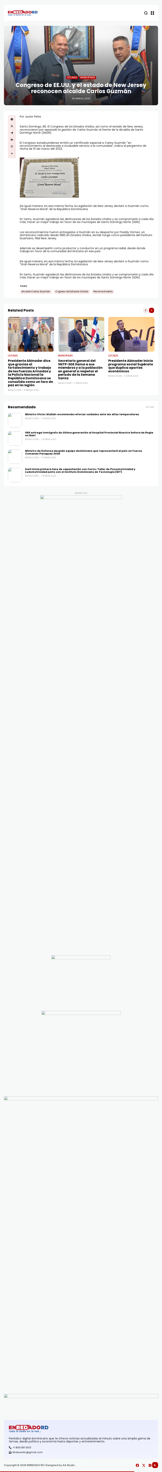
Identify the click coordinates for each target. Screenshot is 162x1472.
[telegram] (12, 133)
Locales (72, 77)
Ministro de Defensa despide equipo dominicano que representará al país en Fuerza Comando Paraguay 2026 (83, 452)
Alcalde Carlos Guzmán (35, 291)
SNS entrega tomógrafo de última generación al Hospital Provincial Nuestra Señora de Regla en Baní (89, 434)
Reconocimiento (103, 291)
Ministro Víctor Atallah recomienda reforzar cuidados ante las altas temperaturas (82, 414)
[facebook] (12, 119)
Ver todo (150, 407)
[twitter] (12, 126)
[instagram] (150, 1465)
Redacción (14, 390)
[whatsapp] (12, 146)
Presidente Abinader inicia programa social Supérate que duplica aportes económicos (130, 366)
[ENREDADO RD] (23, 13)
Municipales (87, 77)
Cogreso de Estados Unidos (71, 291)
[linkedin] (12, 139)
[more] (11, 153)
